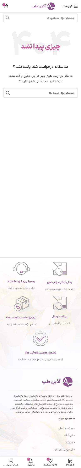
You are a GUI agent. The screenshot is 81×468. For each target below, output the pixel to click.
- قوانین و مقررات (64, 450)
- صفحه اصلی (66, 428)
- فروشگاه (69, 435)
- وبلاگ (70, 443)
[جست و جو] (7, 18)
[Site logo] (40, 6)
